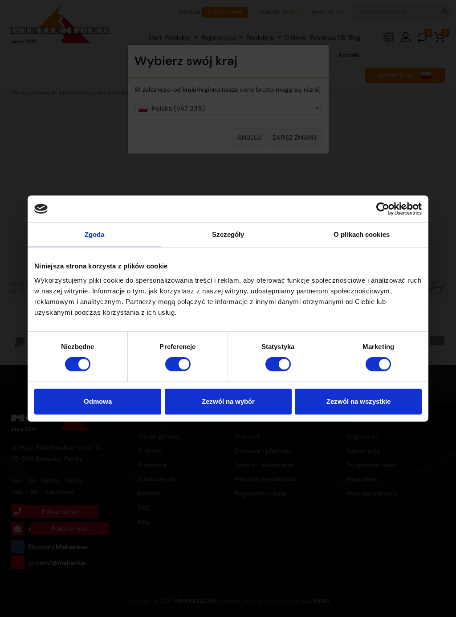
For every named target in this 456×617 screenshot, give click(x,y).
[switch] (178, 364)
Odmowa (98, 401)
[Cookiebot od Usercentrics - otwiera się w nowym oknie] (383, 208)
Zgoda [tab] (95, 234)
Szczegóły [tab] (228, 234)
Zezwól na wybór (228, 401)
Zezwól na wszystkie (358, 401)
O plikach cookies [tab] (362, 234)
